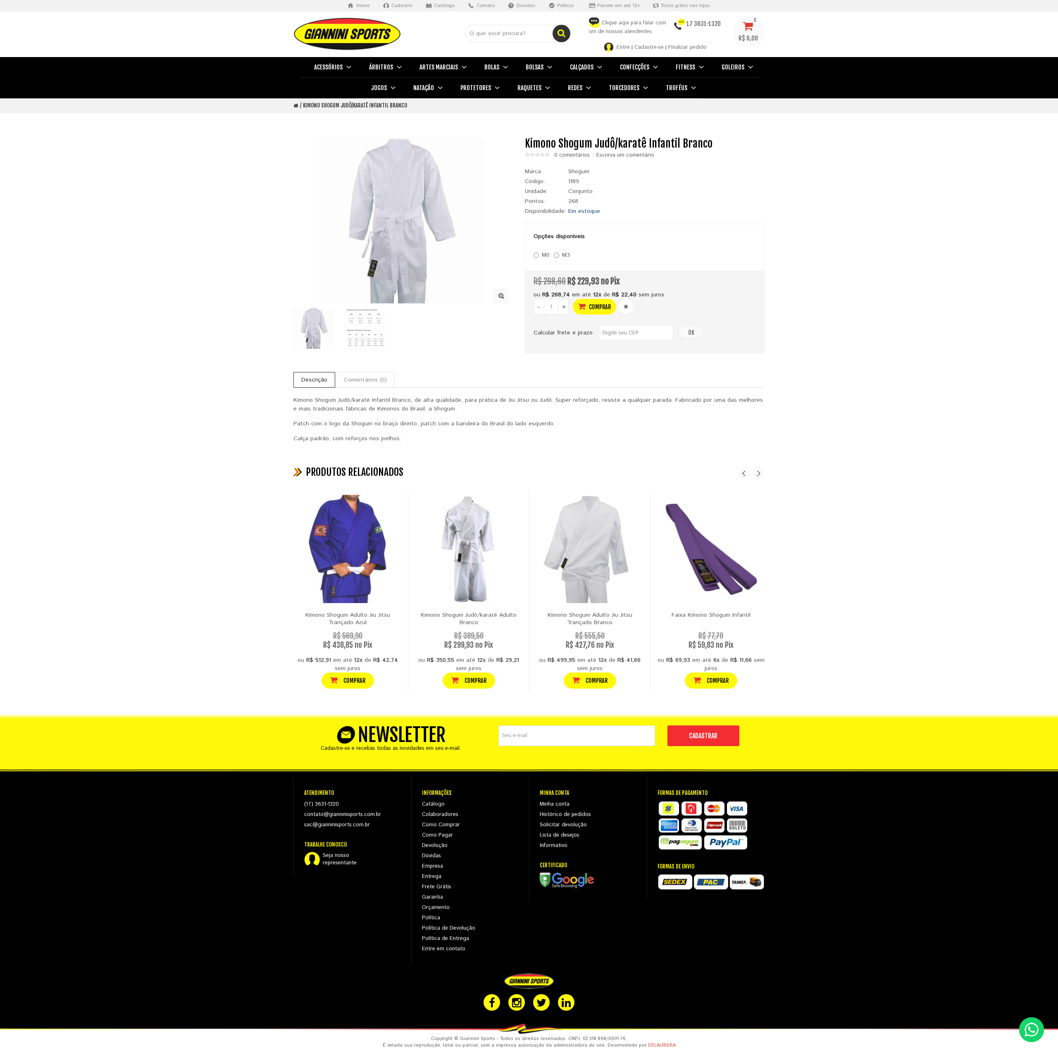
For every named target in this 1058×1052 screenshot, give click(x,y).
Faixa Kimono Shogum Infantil (711, 615)
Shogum (578, 171)
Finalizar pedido (687, 47)
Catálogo (433, 804)
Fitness (685, 67)
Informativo (553, 845)
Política (431, 918)
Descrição (314, 380)
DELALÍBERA (662, 1045)
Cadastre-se (649, 47)
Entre (623, 47)
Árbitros (381, 67)
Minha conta (555, 804)
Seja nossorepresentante (340, 859)
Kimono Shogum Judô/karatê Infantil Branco (355, 105)
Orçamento (436, 907)
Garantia (432, 897)
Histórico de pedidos (565, 814)
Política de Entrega (445, 938)
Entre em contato (443, 949)
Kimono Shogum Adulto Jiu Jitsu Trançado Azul (347, 619)
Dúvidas (431, 856)
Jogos (379, 88)
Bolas (491, 67)
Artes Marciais (438, 67)
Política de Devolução (448, 928)
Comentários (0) (365, 380)
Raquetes (529, 88)
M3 (566, 255)
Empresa (432, 866)
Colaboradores (440, 814)
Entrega (431, 876)
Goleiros (733, 67)
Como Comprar (441, 825)
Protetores (475, 88)
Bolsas (534, 67)
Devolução (435, 845)
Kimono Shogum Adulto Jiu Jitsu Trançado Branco (590, 619)
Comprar (599, 306)
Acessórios (328, 67)
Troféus (676, 88)
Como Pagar (437, 835)
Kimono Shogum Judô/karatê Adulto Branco (469, 619)
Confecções (634, 67)
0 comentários (572, 155)
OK (691, 332)
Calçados (581, 67)
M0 (546, 255)
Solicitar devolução (563, 825)
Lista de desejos (559, 835)
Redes (575, 88)
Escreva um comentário (625, 155)
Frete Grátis (436, 887)
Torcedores (624, 88)
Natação (423, 88)
